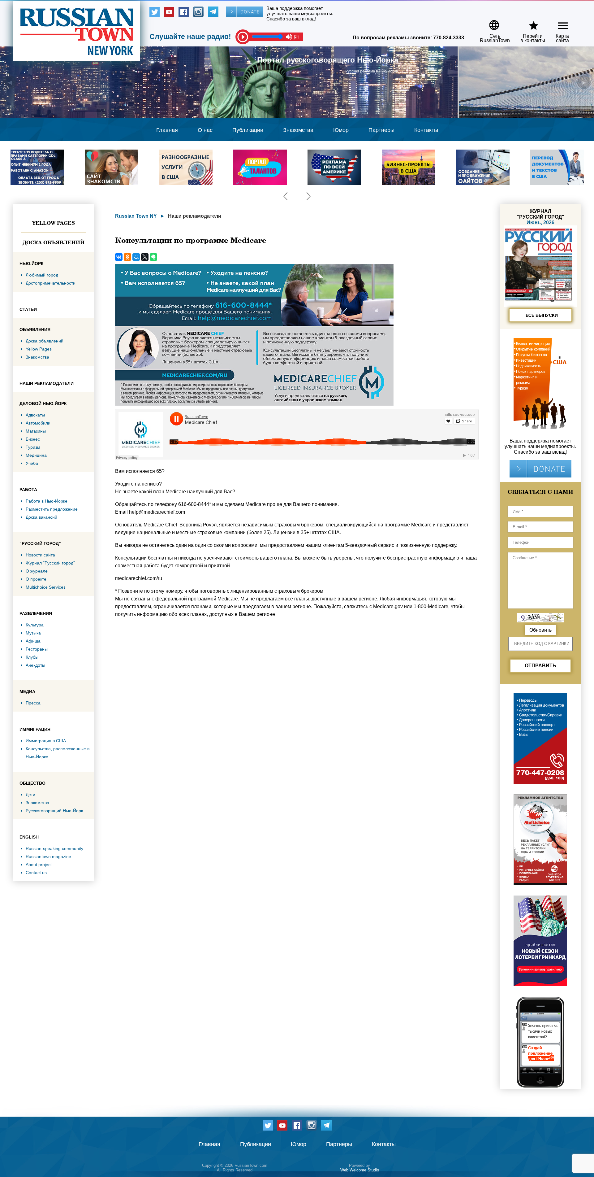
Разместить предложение (52, 509)
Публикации (247, 130)
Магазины (36, 431)
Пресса (33, 702)
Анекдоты (35, 665)
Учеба (32, 463)
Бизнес (33, 439)
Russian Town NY (136, 216)
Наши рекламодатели (194, 216)
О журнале (37, 571)
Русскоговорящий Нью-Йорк (54, 810)
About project (39, 864)
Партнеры (381, 130)
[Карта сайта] (557, 22)
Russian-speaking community (54, 848)
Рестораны (37, 649)
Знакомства (298, 130)
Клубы (32, 657)
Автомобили (38, 423)
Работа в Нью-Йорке (46, 501)
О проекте (36, 579)
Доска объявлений (53, 242)
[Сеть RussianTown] (491, 22)
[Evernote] (153, 257)
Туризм (33, 447)
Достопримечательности (50, 283)
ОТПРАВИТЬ (540, 665)
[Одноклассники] (127, 257)
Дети (30, 794)
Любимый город (42, 274)
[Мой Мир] (136, 257)
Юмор (341, 130)
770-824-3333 (448, 37)
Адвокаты (35, 414)
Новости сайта (40, 554)
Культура (35, 624)
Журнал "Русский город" (50, 562)
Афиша (33, 641)
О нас (205, 130)
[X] (144, 257)
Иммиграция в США (46, 740)
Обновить (540, 630)
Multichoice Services (46, 587)
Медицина (36, 455)
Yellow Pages (53, 223)
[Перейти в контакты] (528, 22)
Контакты (426, 130)
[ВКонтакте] (119, 257)
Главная (167, 130)
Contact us (36, 872)
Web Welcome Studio (359, 1170)
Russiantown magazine (48, 856)
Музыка (33, 632)
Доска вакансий (41, 517)
